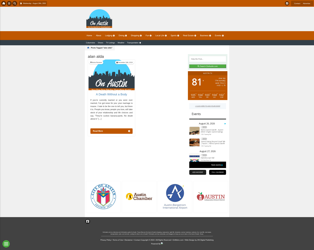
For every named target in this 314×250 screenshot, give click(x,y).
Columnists (90, 43)
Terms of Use (118, 240)
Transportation (132, 43)
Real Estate (188, 35)
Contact (297, 3)
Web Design (189, 240)
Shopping (135, 35)
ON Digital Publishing (205, 240)
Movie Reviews (97, 62)
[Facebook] (287, 3)
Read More (98, 131)
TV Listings (110, 43)
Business (204, 35)
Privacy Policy (105, 240)
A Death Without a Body (111, 94)
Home (89, 35)
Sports (174, 35)
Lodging (108, 35)
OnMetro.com (178, 240)
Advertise (306, 3)
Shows (100, 43)
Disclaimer (129, 240)
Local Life (159, 35)
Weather (121, 43)
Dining (121, 35)
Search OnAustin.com (208, 66)
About (98, 35)
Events (218, 35)
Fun (147, 35)
